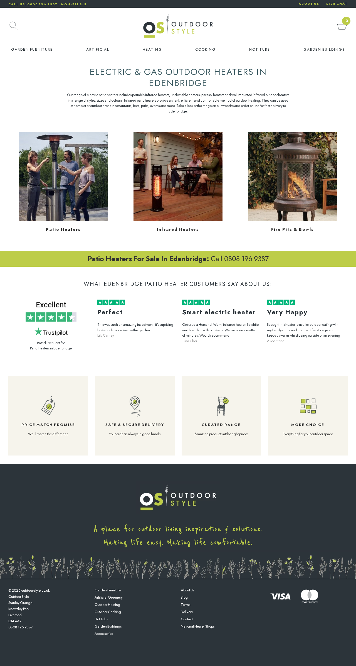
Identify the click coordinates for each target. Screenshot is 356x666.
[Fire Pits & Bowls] (292, 219)
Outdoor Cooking (108, 611)
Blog (184, 597)
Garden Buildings (324, 49)
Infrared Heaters (178, 229)
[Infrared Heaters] (178, 219)
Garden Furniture (32, 49)
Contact (187, 619)
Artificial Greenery (109, 597)
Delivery (187, 611)
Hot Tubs (259, 49)
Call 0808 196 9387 (178, 259)
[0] (342, 29)
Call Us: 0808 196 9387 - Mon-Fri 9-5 (47, 4)
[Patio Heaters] (63, 219)
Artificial (97, 49)
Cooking (205, 49)
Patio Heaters (63, 229)
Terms (185, 604)
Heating (152, 49)
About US (309, 3)
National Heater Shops (197, 626)
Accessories (104, 633)
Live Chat (337, 3)
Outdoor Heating (107, 604)
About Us (187, 590)
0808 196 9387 (20, 627)
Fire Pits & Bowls (292, 229)
